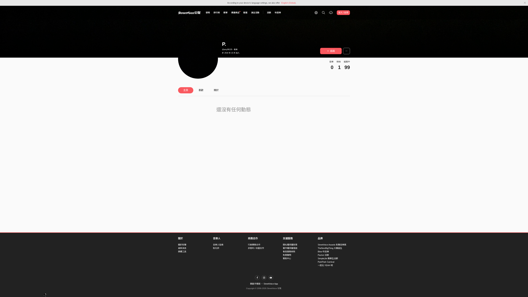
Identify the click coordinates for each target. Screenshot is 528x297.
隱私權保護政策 (290, 245)
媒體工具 (182, 251)
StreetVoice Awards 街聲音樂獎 (332, 245)
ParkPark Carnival (326, 262)
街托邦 (216, 248)
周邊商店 (235, 12)
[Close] (525, 3)
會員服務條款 (289, 251)
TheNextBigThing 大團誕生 (330, 248)
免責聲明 (287, 255)
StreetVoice (189, 12)
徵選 (245, 12)
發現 (208, 12)
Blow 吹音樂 (323, 251)
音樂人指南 (218, 245)
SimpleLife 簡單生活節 (328, 258)
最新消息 (182, 248)
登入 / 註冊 (343, 12)
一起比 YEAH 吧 (325, 265)
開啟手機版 (255, 284)
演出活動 (255, 12)
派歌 (269, 12)
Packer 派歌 (323, 255)
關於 (216, 90)
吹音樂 (278, 12)
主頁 (185, 90)
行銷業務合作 (254, 245)
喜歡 (201, 90)
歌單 (225, 12)
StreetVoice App (271, 284)
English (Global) (288, 3)
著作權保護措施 (290, 248)
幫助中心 (287, 258)
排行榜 (217, 12)
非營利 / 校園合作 (256, 248)
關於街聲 (182, 245)
